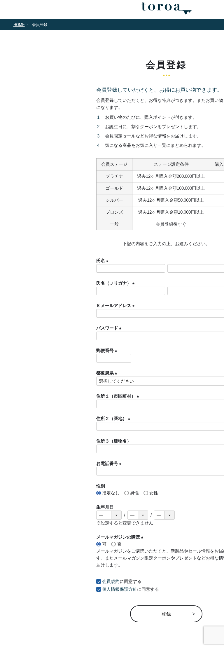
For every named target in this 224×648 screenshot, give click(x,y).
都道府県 (107, 372)
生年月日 (105, 506)
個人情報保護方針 (119, 589)
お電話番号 (110, 463)
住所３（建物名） (113, 440)
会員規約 (111, 581)
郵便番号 (107, 350)
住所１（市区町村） (118, 395)
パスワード (110, 327)
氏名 (103, 260)
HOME (19, 24)
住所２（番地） (114, 418)
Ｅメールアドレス (116, 305)
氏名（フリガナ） (116, 283)
